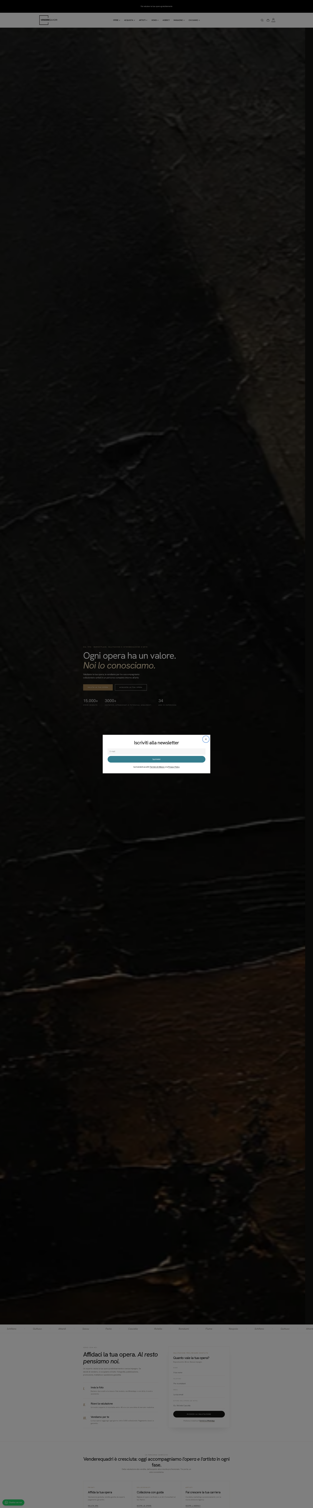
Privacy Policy (174, 767)
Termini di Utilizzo (157, 767)
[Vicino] (206, 739)
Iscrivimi (156, 759)
